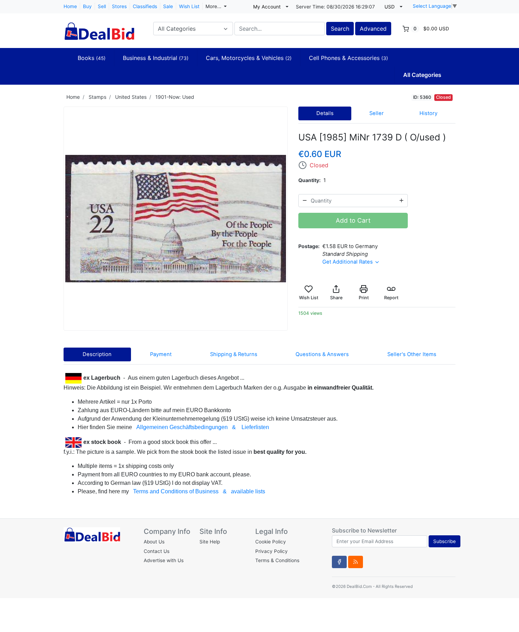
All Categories (422, 74)
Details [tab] (325, 113)
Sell (102, 6)
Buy (87, 6)
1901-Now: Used (174, 97)
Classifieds (145, 6)
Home (70, 6)
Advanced (373, 28)
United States (131, 97)
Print (364, 297)
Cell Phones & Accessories (348, 57)
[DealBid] (99, 27)
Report (391, 297)
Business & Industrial (156, 57)
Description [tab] (97, 354)
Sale (168, 6)
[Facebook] (339, 562)
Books (92, 57)
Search (340, 28)
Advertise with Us (164, 560)
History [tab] (428, 113)
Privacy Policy (271, 551)
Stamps (97, 97)
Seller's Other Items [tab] (411, 354)
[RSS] (355, 562)
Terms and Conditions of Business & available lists (199, 491)
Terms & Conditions (277, 560)
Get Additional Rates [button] (348, 262)
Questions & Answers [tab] (322, 354)
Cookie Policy (270, 541)
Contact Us (156, 551)
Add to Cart (353, 220)
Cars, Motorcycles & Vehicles (249, 57)
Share (336, 297)
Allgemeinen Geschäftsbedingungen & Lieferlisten (202, 427)
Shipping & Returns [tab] (233, 354)
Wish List (189, 6)
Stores (119, 6)
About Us (154, 541)
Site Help (209, 541)
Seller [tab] (376, 113)
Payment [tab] (161, 354)
